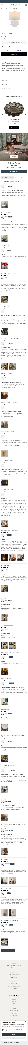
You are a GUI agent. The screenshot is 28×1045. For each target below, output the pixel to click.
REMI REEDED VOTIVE (9, 431)
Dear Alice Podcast (14, 1017)
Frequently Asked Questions (14, 965)
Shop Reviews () (19, 177)
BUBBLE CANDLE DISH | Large (11, 652)
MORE (14, 999)
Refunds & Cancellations (14, 970)
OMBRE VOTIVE (8, 373)
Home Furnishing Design (14, 1010)
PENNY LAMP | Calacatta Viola (11, 530)
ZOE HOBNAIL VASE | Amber (10, 402)
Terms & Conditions (14, 1042)
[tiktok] (18, 995)
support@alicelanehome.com (14, 986)
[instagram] (12, 995)
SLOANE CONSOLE (8, 625)
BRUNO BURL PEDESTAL (10, 596)
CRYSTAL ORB (7, 678)
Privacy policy (5, 1042)
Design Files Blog (14, 1015)
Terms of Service (14, 972)
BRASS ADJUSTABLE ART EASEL (12, 338)
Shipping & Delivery (14, 967)
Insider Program (14, 1018)
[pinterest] (14, 995)
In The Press (14, 1005)
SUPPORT (14, 963)
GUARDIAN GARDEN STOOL (11, 797)
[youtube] (16, 995)
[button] (4, 39)
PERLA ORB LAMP (8, 489)
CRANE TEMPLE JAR (9, 765)
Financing (14, 1020)
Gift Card (14, 1006)
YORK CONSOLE (8, 212)
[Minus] (2, 46)
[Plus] (9, 46)
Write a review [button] (14, 171)
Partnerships (14, 1013)
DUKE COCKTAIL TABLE (10, 273)
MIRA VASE (6, 245)
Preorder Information (14, 974)
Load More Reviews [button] (8, 950)
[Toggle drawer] (2, 4)
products (6, 8)
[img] (4, 184)
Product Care (14, 975)
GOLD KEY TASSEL (8, 460)
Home (2, 8)
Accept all (14, 1034)
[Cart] (26, 5)
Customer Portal (14, 977)
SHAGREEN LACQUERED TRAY (11, 920)
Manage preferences (14, 1038)
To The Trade (14, 1011)
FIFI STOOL (6, 709)
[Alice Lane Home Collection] (14, 5)
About (14, 1003)
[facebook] (9, 995)
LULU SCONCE (7, 888)
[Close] (26, 1022)
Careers (14, 1008)
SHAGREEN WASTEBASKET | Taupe (12, 181)
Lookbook (14, 1001)
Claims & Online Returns (14, 969)
